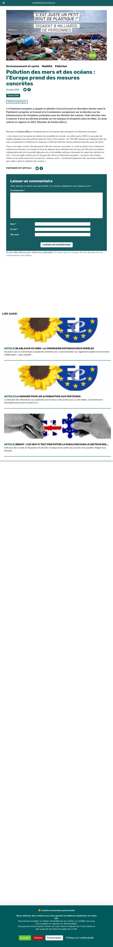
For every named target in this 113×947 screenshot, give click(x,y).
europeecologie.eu (43, 3)
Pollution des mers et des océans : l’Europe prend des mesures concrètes (50, 78)
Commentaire (17, 190)
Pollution (61, 66)
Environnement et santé (22, 66)
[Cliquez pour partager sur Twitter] (25, 89)
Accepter (25, 938)
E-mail (14, 229)
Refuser (38, 938)
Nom (13, 224)
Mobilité (47, 66)
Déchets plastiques (17, 102)
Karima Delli (13, 95)
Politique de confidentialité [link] (80, 938)
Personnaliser (54, 938)
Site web (14, 234)
